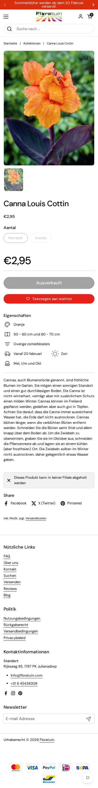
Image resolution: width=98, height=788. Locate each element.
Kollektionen (32, 43)
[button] (89, 16)
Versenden (12, 582)
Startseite (10, 43)
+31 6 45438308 (24, 683)
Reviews (10, 588)
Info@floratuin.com (26, 675)
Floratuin (47, 739)
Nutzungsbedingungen (22, 618)
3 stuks (41, 238)
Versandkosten (35, 518)
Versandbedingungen (21, 631)
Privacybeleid (14, 637)
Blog (7, 595)
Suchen (10, 575)
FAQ (7, 556)
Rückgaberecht (16, 624)
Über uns (11, 562)
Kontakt (10, 569)
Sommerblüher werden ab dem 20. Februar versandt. (49, 4)
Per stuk (16, 238)
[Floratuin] (49, 16)
